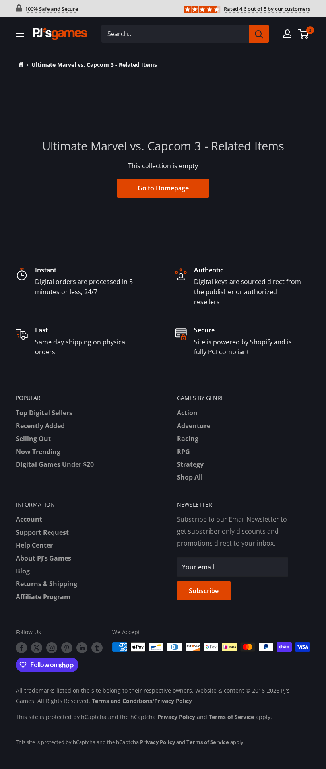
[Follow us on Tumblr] (97, 647)
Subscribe (204, 590)
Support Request (42, 532)
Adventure (193, 425)
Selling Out (33, 438)
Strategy (190, 464)
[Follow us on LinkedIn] (81, 647)
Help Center (34, 545)
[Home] (19, 64)
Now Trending (38, 451)
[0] (304, 34)
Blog (23, 571)
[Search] (259, 34)
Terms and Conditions (122, 701)
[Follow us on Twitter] (36, 647)
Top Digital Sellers (44, 412)
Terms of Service (231, 716)
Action (187, 412)
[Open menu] (20, 34)
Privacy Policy (173, 701)
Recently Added (40, 425)
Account (29, 519)
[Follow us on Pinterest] (66, 647)
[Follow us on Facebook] (21, 647)
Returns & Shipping (46, 583)
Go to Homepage (163, 188)
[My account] (287, 33)
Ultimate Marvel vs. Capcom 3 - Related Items (94, 64)
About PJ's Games (43, 558)
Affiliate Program (43, 596)
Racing (187, 438)
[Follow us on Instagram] (51, 647)
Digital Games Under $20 (55, 464)
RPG (183, 451)
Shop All (190, 477)
